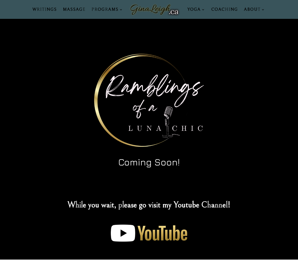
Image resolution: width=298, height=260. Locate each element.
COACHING (224, 10)
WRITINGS (44, 10)
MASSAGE (74, 10)
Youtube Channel (201, 205)
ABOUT (252, 10)
